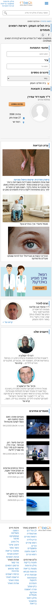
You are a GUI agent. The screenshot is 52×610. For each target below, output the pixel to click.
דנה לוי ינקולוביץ (26, 355)
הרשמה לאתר (12, 577)
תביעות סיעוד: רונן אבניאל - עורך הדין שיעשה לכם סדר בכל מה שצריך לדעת (14, 446)
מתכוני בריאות (12, 551)
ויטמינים (33, 583)
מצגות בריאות (30, 568)
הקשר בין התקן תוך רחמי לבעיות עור (15, 495)
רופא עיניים (31, 554)
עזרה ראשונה (30, 589)
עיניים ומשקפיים (32, 547)
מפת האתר (13, 580)
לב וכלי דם (32, 530)
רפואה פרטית (46, 21)
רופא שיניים (31, 543)
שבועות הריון (31, 575)
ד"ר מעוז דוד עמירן (38, 96)
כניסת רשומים (12, 574)
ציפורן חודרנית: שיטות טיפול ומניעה (31, 180)
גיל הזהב (15, 541)
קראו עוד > (7, 322)
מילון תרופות (8, 1)
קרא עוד (18, 363)
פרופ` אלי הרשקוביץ (26, 386)
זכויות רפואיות (8, 6)
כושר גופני (14, 548)
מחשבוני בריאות (7, 3)
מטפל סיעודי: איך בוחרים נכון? (34, 224)
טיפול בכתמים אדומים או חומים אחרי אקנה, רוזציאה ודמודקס (13, 470)
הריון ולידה (32, 540)
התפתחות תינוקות (32, 579)
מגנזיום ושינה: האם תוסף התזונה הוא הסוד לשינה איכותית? (14, 419)
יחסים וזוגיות (13, 554)
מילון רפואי (32, 598)
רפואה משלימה (15, 531)
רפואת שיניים (30, 537)
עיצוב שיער (14, 545)
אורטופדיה (32, 533)
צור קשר (15, 562)
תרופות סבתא (30, 571)
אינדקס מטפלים (33, 593)
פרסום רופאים (12, 565)
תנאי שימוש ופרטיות (13, 569)
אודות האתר (13, 583)
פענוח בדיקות (30, 562)
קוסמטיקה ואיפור (14, 537)
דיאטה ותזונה (31, 551)
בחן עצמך (32, 586)
